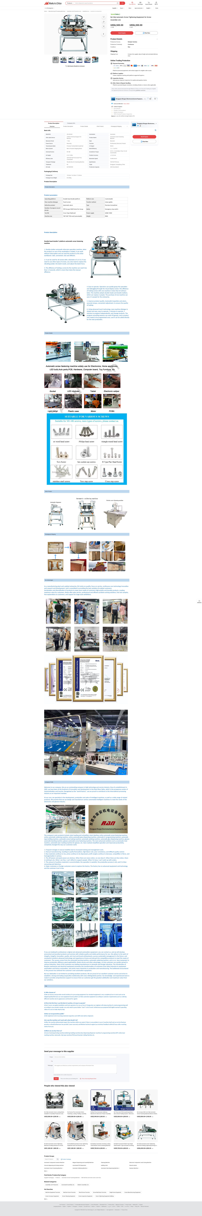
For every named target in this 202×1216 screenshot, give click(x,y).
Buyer (121, 8)
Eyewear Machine (133, 1168)
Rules (156, 8)
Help (130, 8)
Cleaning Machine (105, 1162)
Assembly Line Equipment (96, 11)
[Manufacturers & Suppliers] (52, 3)
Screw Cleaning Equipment (68, 1196)
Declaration (117, 1209)
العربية (109, 1206)
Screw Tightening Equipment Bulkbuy (105, 1196)
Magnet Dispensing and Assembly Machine (83, 1162)
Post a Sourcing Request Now (88, 1078)
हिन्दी (122, 1206)
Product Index (128, 1204)
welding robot (104, 1165)
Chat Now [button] (147, 33)
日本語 (118, 1206)
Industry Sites (111, 1204)
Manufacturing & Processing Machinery (57, 11)
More (45, 1199)
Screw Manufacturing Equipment (133, 1192)
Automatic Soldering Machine (80, 1168)
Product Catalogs (66, 1159)
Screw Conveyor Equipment (52, 1196)
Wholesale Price (103, 1204)
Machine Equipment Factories (52, 1192)
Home (45, 11)
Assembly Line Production (51, 1184)
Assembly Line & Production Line (74, 11)
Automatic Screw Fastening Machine (53, 1168)
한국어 (113, 1206)
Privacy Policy (124, 1209)
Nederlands (104, 1206)
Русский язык (87, 1206)
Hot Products (62, 1204)
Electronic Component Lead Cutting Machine (140, 1162)
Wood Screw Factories (84, 1192)
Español (69, 1206)
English (64, 1206)
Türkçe (131, 1206)
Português (75, 1206)
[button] (124, 126)
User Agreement (109, 1209)
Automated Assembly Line (67, 1184)
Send (56, 1078)
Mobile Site (135, 1204)
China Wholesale (94, 1204)
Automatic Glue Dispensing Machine (110, 1168)
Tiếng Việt (137, 1206)
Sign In (113, 116)
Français (80, 1206)
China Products (70, 1204)
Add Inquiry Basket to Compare (76, 66)
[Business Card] (155, 130)
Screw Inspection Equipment (85, 1196)
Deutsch (98, 1206)
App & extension (139, 8)
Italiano (93, 1206)
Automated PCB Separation (79, 1165)
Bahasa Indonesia (145, 1206)
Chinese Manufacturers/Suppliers (82, 1204)
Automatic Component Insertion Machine (54, 1162)
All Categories (49, 8)
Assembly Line (86, 11)
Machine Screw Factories (69, 1192)
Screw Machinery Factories (99, 1192)
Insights (141, 1204)
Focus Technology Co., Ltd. (91, 1209)
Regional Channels (120, 1204)
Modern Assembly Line (83, 1184)
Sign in (156, 4)
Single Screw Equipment (115, 1192)
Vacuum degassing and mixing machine (54, 1165)
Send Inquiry (122, 33)
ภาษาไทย (127, 1206)
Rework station (133, 1165)
